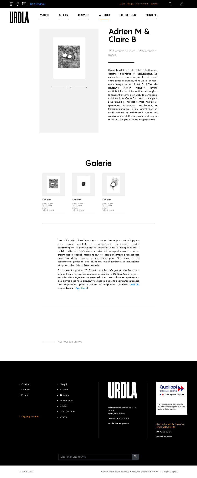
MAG (44, 15)
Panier (25, 395)
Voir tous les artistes (69, 341)
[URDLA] (19, 17)
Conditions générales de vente (144, 472)
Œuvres (83, 15)
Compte (25, 389)
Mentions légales (169, 472)
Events (64, 417)
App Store (81, 287)
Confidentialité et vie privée (114, 472)
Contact (25, 384)
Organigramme (30, 416)
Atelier (63, 15)
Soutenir (151, 15)
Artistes (104, 15)
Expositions (128, 15)
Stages (130, 3)
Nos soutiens (67, 411)
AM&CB (134, 284)
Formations (142, 3)
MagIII (63, 384)
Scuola (154, 3)
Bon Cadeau (37, 3)
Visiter (122, 3)
